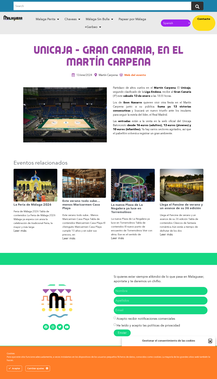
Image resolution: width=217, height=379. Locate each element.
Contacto (203, 19)
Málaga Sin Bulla (98, 19)
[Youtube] (67, 327)
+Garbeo (91, 27)
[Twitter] (60, 327)
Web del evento (135, 75)
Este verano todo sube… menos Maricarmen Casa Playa (81, 204)
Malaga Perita (45, 19)
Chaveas (71, 19)
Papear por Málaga (132, 19)
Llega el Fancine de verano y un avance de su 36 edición (181, 206)
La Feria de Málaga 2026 (32, 204)
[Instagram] (53, 327)
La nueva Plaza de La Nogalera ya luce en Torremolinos (127, 208)
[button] (210, 340)
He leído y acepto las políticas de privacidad (148, 325)
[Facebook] (46, 327)
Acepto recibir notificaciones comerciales (146, 319)
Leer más (20, 231)
